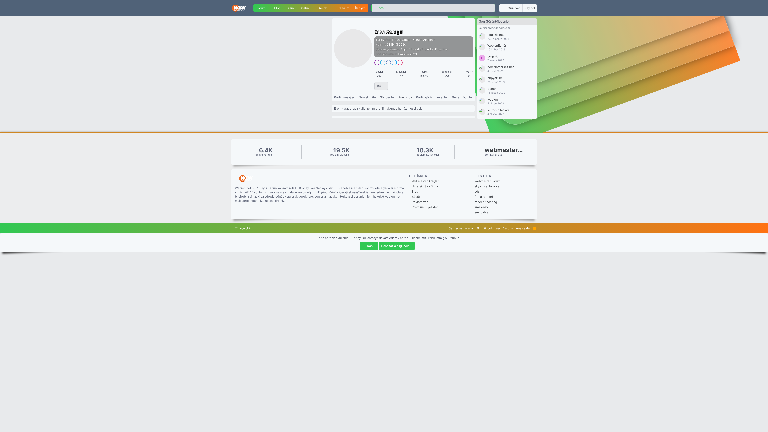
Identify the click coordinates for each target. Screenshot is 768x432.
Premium (342, 8)
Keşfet (322, 8)
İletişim (360, 8)
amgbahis (481, 212)
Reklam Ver (419, 202)
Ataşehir (429, 40)
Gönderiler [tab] (387, 97)
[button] (268, 8)
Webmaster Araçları (425, 181)
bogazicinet (495, 35)
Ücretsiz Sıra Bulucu (426, 186)
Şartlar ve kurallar (461, 228)
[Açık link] (376, 62)
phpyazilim (495, 78)
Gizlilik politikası (488, 228)
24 (379, 76)
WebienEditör (496, 45)
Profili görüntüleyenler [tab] (432, 97)
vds (477, 191)
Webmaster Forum (487, 181)
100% (424, 76)
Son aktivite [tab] (367, 97)
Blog (277, 8)
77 (401, 76)
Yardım (508, 228)
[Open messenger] (382, 62)
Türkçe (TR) (243, 228)
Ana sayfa (523, 228)
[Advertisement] (281, 48)
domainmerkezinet (500, 67)
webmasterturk (505, 149)
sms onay (481, 207)
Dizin (290, 8)
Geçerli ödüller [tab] (462, 97)
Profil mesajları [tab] (344, 97)
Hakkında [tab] (405, 97)
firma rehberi (484, 197)
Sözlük (304, 8)
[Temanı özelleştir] (502, 8)
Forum (260, 8)
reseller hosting (486, 202)
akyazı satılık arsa (487, 186)
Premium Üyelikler (424, 207)
